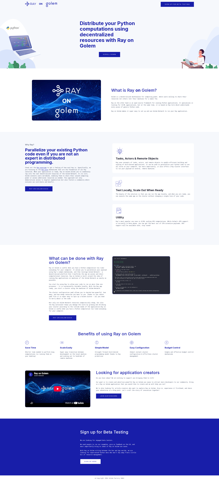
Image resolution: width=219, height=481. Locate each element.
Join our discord (108, 396)
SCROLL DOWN (109, 54)
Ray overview (41, 167)
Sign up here (90, 461)
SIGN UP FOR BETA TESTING (177, 4)
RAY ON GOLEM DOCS (38, 189)
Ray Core (45, 170)
